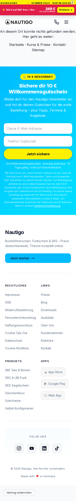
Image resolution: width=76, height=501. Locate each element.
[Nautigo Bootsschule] (19, 22)
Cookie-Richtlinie (17, 348)
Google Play (56, 383)
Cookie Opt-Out (16, 333)
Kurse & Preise (38, 44)
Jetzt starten (19, 258)
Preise (45, 294)
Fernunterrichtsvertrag (20, 317)
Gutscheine (13, 400)
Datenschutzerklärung (47, 205)
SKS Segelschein (17, 385)
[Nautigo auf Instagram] (19, 448)
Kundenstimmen (52, 333)
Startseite (16, 44)
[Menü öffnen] (66, 22)
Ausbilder (47, 317)
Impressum (12, 294)
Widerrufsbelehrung (19, 310)
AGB (8, 302)
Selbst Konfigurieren (19, 408)
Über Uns (47, 325)
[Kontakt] (56, 22)
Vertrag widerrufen (19, 492)
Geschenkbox (15, 393)
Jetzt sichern (38, 154)
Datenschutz (13, 340)
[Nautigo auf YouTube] (31, 448)
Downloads (49, 310)
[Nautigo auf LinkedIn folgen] (44, 448)
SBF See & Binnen (17, 370)
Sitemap (38, 50)
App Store (55, 372)
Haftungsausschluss (19, 325)
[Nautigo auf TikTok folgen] (57, 448)
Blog (44, 302)
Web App (54, 395)
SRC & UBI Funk (16, 378)
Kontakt (59, 44)
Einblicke (47, 340)
